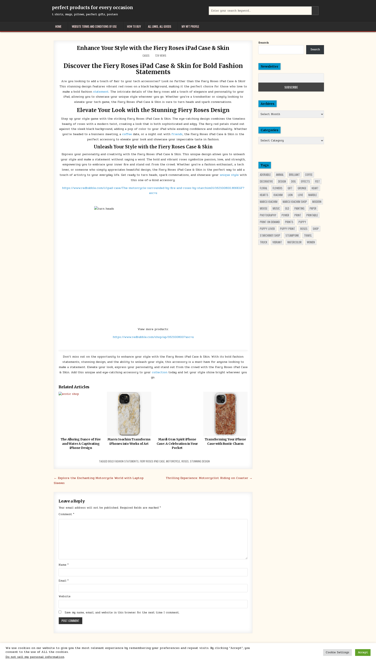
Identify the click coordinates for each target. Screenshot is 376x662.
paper (313, 208)
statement (101, 91)
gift (290, 188)
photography (268, 215)
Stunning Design (200, 461)
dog (293, 181)
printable (312, 215)
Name (64, 565)
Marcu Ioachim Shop (295, 201)
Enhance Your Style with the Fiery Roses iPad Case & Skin (153, 48)
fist (317, 181)
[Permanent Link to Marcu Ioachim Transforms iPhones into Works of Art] (129, 414)
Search (263, 43)
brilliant (294, 174)
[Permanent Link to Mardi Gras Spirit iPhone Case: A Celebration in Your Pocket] (177, 414)
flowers (277, 188)
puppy (302, 222)
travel (308, 235)
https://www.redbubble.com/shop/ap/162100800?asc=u (153, 337)
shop (316, 228)
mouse (263, 208)
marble (312, 195)
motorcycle (173, 461)
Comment (66, 514)
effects (305, 181)
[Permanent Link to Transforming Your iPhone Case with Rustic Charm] (225, 414)
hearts (264, 195)
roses (185, 461)
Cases (146, 55)
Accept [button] (363, 652)
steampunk (292, 235)
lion (290, 195)
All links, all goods (159, 26)
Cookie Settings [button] (337, 652)
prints (289, 222)
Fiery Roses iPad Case (152, 461)
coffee (127, 134)
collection (159, 372)
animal (280, 174)
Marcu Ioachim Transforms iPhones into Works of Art (128, 441)
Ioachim (278, 195)
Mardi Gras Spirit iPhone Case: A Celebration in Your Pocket (177, 443)
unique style (229, 175)
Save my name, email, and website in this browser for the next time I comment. (122, 612)
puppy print (287, 228)
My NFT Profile (190, 26)
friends (176, 134)
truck (263, 242)
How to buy (134, 26)
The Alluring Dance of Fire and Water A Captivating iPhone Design (81, 443)
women (311, 242)
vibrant (277, 242)
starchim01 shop (270, 235)
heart (315, 188)
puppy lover (267, 228)
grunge (302, 188)
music (276, 208)
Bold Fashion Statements (123, 461)
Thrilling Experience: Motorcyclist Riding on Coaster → (209, 477)
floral (263, 188)
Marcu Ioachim (268, 201)
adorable (265, 174)
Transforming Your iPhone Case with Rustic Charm (225, 441)
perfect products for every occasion (92, 7)
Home (58, 26)
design (282, 181)
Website (64, 596)
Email (64, 581)
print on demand (270, 222)
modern (316, 201)
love (300, 195)
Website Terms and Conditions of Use (94, 26)
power (285, 215)
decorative (266, 181)
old (287, 208)
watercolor (294, 242)
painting (299, 208)
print (297, 215)
